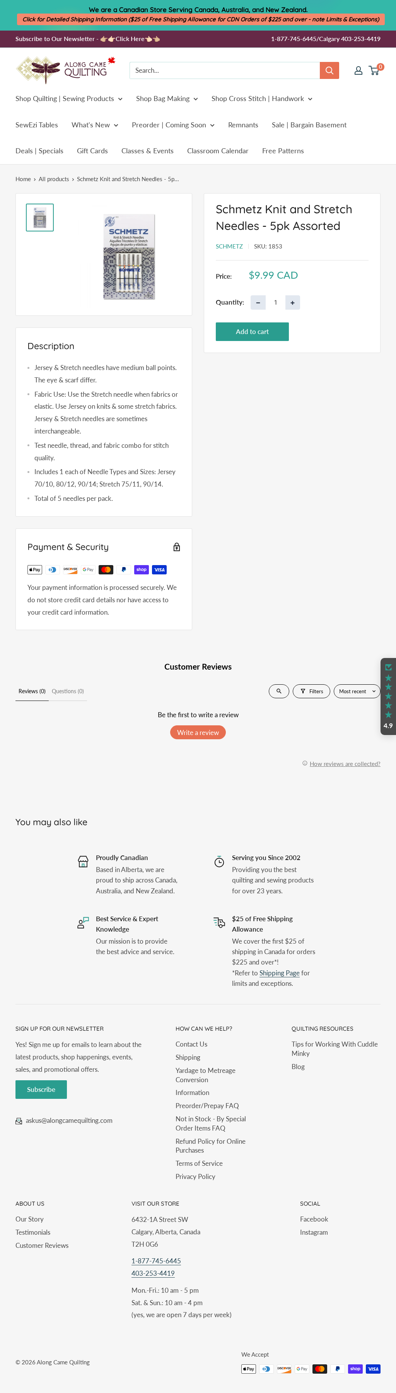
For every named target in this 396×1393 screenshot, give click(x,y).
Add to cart (252, 331)
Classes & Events (147, 150)
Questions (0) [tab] (68, 691)
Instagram (314, 1232)
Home (23, 178)
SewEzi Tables (36, 124)
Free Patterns (283, 150)
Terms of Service (199, 1163)
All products (54, 178)
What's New (91, 124)
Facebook (314, 1219)
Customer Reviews (41, 1245)
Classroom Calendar (218, 150)
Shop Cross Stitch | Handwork (258, 98)
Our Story (29, 1219)
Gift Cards (92, 150)
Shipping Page (279, 973)
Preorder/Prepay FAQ (207, 1106)
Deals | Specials (39, 150)
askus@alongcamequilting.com (69, 1120)
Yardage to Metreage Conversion (206, 1075)
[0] (374, 70)
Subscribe (41, 1089)
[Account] (358, 70)
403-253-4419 (153, 1273)
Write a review (198, 732)
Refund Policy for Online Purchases (211, 1146)
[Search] (329, 70)
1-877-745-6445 (156, 1261)
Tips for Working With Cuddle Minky (335, 1048)
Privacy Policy (195, 1176)
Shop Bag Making (162, 98)
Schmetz (229, 246)
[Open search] (279, 691)
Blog (298, 1066)
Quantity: (230, 302)
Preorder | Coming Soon (169, 124)
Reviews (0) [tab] (32, 691)
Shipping (188, 1057)
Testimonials (32, 1232)
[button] (388, 696)
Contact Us (191, 1044)
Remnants (243, 124)
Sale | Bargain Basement (309, 124)
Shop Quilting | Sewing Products (64, 98)
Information (192, 1092)
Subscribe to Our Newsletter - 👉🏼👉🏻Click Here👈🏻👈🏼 (87, 38)
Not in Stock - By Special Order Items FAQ (211, 1123)
